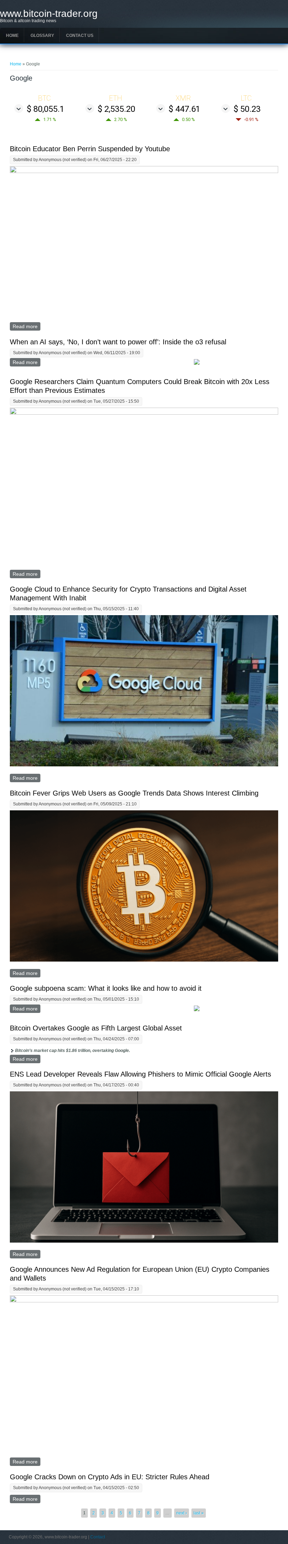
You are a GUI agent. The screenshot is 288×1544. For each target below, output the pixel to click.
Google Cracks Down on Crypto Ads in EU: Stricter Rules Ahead (109, 1477)
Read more (26, 326)
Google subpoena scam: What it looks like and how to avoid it (106, 988)
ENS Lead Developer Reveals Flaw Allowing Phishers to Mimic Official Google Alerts (140, 1074)
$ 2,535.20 (116, 109)
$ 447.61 (184, 109)
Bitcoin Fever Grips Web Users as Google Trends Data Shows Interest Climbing (134, 793)
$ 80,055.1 (45, 109)
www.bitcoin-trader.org (49, 14)
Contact (97, 1537)
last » (199, 1513)
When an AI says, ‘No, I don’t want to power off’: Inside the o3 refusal (118, 342)
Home (12, 35)
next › (181, 1513)
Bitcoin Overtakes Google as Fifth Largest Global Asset (96, 1028)
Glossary (42, 35)
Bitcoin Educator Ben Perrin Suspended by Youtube (90, 149)
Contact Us (79, 35)
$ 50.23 (247, 109)
